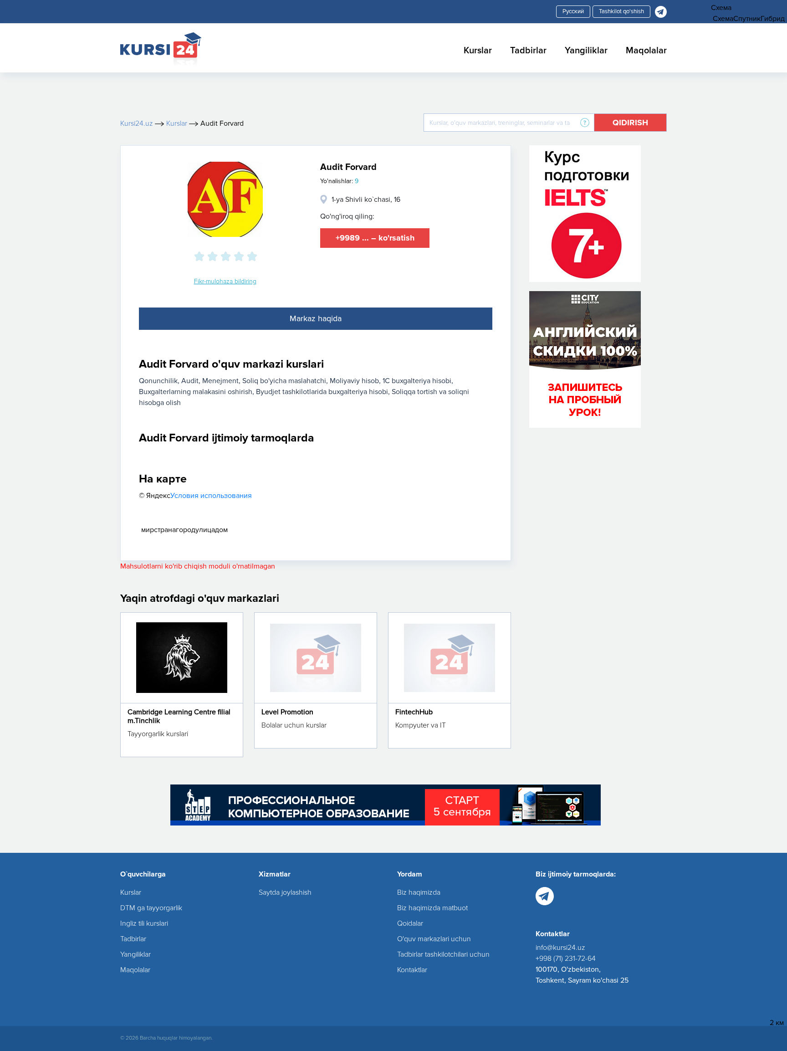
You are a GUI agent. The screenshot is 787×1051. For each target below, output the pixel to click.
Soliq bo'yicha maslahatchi (284, 380)
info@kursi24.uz (560, 947)
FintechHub (414, 712)
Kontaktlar (412, 969)
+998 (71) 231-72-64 (566, 958)
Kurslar (478, 50)
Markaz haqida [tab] (316, 318)
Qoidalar (410, 923)
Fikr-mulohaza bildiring (225, 281)
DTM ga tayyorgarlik (151, 908)
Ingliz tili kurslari (144, 923)
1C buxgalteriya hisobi (417, 380)
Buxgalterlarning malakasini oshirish (195, 391)
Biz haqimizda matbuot (432, 908)
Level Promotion (287, 712)
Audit (190, 380)
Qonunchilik (158, 380)
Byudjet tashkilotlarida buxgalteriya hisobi (322, 391)
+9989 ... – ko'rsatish (375, 238)
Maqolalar (646, 50)
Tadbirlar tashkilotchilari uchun (443, 954)
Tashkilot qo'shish (621, 11)
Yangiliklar (586, 50)
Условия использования (211, 495)
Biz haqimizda (418, 892)
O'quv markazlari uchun (434, 938)
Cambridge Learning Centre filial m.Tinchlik (179, 716)
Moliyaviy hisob (354, 380)
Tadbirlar (528, 50)
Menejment (220, 380)
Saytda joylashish (285, 892)
